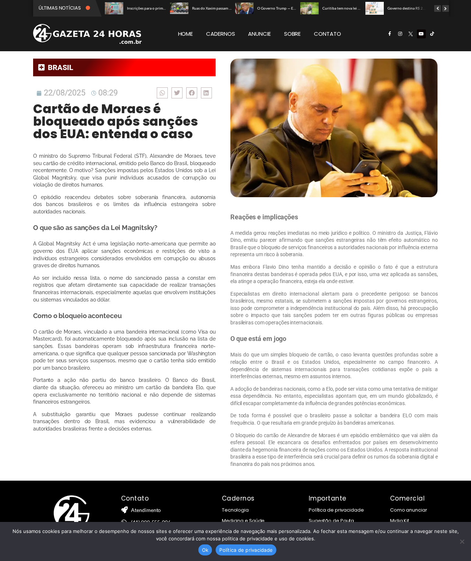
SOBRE (292, 34)
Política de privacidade (336, 509)
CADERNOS (220, 34)
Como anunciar (408, 509)
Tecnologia (235, 509)
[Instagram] (400, 33)
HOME (185, 34)
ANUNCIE (259, 34)
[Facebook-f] (389, 33)
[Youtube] (421, 33)
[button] (162, 92)
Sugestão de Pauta (331, 520)
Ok (205, 550)
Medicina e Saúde (243, 520)
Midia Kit (399, 520)
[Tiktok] (432, 33)
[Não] (461, 541)
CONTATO (327, 34)
